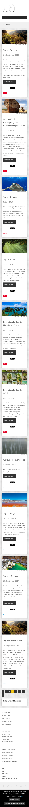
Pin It (4, 487)
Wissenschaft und (7, 761)
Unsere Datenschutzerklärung (14, 803)
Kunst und (5, 715)
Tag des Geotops (10, 576)
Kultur (9, 715)
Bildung (11, 755)
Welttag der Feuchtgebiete (14, 460)
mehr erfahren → (9, 82)
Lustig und (5, 712)
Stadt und (4, 718)
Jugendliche (11, 752)
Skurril (9, 712)
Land (8, 718)
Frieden (9, 724)
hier (22, 796)
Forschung (14, 761)
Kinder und (5, 752)
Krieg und (4, 724)
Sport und (4, 758)
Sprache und (5, 755)
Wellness (9, 758)
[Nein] (27, 798)
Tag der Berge (9, 513)
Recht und (4, 721)
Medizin (13, 749)
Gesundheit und (6, 749)
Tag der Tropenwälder (12, 50)
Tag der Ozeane (10, 197)
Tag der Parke (9, 259)
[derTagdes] (8, 8)
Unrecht (9, 721)
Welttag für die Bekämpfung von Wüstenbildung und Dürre (14, 122)
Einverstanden (14, 799)
